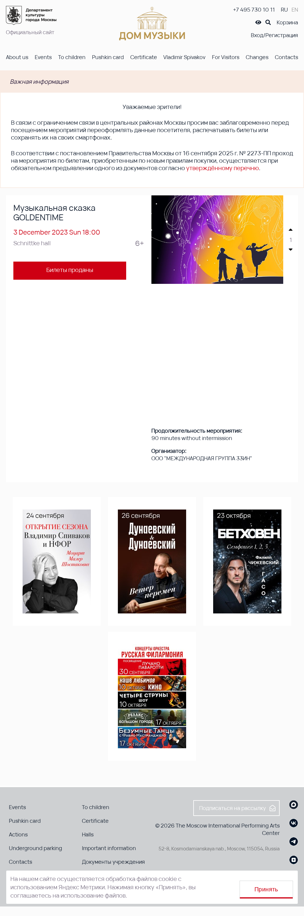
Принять (266, 889)
